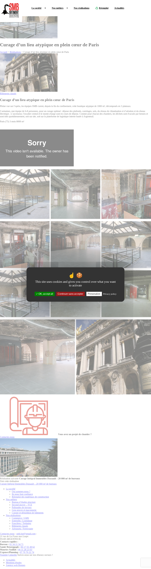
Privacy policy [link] (109, 294)
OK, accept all (45, 294)
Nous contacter (137, 8)
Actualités (119, 8)
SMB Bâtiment (11, 11)
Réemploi (103, 8)
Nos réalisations (81, 8)
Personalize (94, 294)
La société (36, 8)
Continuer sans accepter (70, 294)
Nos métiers (57, 8)
